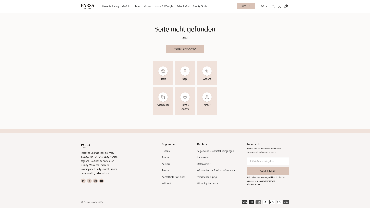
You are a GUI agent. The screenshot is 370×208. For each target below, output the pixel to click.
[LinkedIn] (83, 181)
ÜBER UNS (246, 6)
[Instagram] (95, 181)
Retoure (166, 151)
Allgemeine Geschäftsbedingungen (215, 151)
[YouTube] (101, 181)
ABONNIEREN (268, 170)
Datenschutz (204, 164)
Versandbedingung (207, 177)
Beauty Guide (200, 6)
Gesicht (126, 6)
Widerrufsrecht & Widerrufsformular (216, 170)
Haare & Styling (110, 6)
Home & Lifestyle (164, 6)
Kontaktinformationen (173, 177)
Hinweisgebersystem (208, 183)
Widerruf (166, 183)
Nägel (137, 6)
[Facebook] (89, 181)
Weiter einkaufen (185, 48)
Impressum (202, 157)
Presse (165, 170)
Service (166, 157)
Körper (147, 6)
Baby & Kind (182, 6)
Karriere (166, 164)
